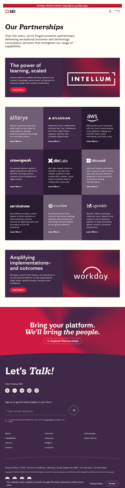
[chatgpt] (29, 390)
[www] (7, 390)
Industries (49, 438)
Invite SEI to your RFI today (75, 6)
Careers (8, 443)
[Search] (110, 11)
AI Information (100, 468)
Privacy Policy (96, 483)
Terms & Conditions (36, 468)
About (7, 433)
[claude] (22, 390)
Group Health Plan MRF (67, 468)
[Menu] (117, 11)
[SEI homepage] (10, 11)
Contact (8, 447)
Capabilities (10, 438)
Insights (48, 443)
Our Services (86, 468)
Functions (49, 433)
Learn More (18, 90)
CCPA (22, 468)
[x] (36, 390)
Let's (29, 371)
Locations (49, 447)
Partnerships (90, 433)
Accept (112, 483)
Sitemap (51, 468)
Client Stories (90, 438)
